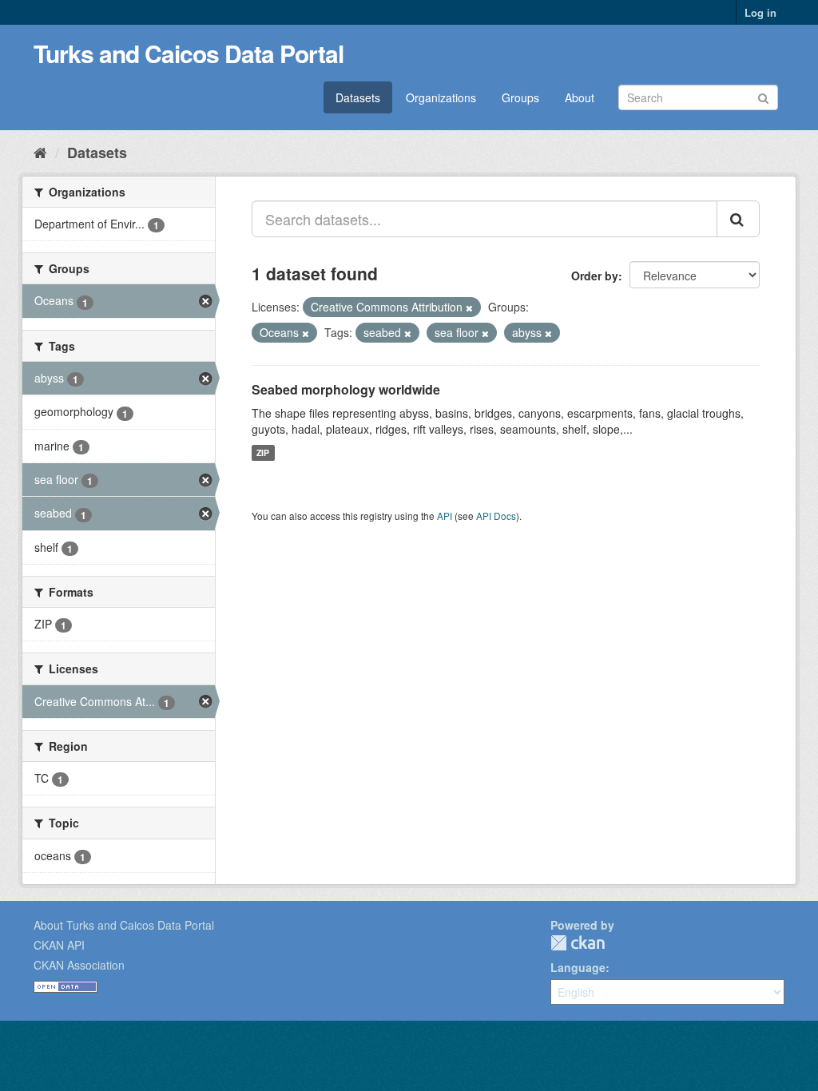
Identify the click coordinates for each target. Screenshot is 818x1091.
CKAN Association (79, 965)
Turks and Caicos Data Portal (188, 53)
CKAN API (59, 945)
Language (578, 967)
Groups (520, 97)
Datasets (358, 97)
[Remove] (469, 307)
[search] (738, 218)
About (579, 97)
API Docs (496, 515)
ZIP (262, 452)
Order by (594, 276)
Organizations (441, 97)
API (444, 515)
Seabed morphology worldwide (346, 389)
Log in (760, 12)
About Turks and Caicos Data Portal (124, 925)
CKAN (577, 942)
